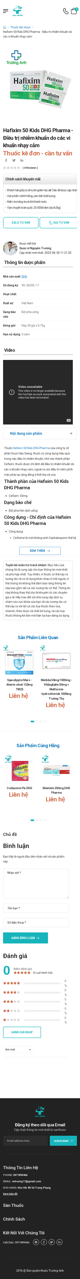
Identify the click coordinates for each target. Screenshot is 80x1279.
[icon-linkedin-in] (22, 161)
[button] (32, 721)
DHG (24, 276)
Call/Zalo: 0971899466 (16, 1242)
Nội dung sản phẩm (26, 433)
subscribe (61, 1140)
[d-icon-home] (4, 27)
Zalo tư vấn (20, 222)
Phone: (8, 1175)
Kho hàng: (10, 1187)
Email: (7, 1181)
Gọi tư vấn (61, 222)
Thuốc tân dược (20, 27)
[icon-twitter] (14, 161)
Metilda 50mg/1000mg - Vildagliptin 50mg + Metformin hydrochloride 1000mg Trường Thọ (56, 689)
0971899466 (20, 1175)
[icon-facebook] (6, 161)
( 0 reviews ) (30, 168)
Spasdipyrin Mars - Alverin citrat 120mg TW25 (19, 684)
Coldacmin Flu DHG (19, 788)
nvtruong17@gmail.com (26, 1181)
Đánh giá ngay (22, 1032)
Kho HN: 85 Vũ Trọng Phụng (34, 1187)
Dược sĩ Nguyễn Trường (35, 248)
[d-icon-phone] (66, 11)
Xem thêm (38, 550)
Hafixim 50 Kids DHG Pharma (31, 448)
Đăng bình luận (23, 938)
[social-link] (36, 1242)
